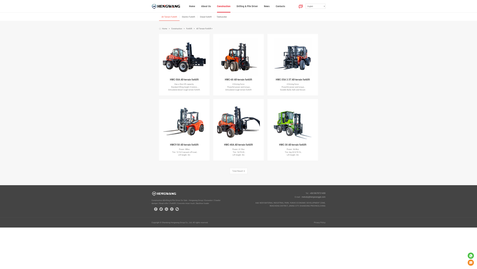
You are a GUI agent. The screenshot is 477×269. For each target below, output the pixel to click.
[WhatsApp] (471, 256)
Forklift (189, 29)
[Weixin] (177, 209)
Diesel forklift (206, 17)
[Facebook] (156, 209)
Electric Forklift (188, 17)
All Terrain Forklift (169, 17)
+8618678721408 (317, 193)
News (267, 6)
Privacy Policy (319, 222)
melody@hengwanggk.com (313, 197)
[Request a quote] (471, 263)
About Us (206, 6)
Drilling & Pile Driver (247, 6)
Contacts (280, 6)
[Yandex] (172, 209)
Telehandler (222, 17)
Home (192, 6)
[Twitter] (161, 209)
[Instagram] (166, 209)
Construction (223, 6)
